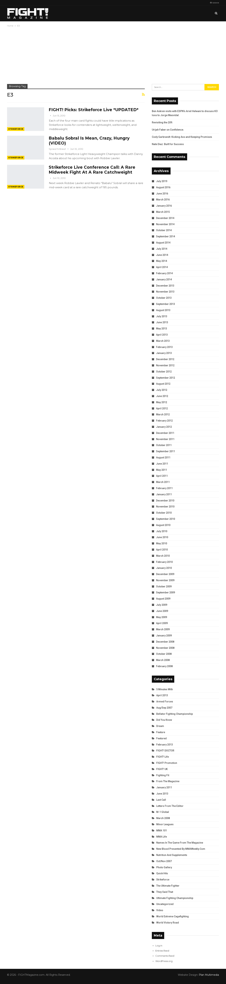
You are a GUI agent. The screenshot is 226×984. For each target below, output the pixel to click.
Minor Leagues (165, 824)
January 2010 (164, 568)
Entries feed (162, 950)
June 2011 (162, 463)
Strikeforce (15, 129)
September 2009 (165, 592)
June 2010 (162, 537)
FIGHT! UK (162, 769)
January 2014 (164, 279)
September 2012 (165, 377)
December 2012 (165, 359)
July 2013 (161, 316)
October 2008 (164, 653)
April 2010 (162, 549)
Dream (160, 726)
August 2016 (163, 187)
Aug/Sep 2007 (164, 707)
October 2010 (164, 512)
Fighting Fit (162, 775)
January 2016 (164, 205)
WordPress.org (164, 961)
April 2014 (162, 267)
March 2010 (163, 555)
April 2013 (162, 334)
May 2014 (161, 261)
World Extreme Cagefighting (172, 916)
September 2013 (165, 304)
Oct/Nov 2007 (164, 861)
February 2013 (164, 347)
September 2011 (165, 451)
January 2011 (164, 494)
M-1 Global (162, 812)
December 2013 (165, 285)
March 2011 (163, 482)
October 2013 (164, 297)
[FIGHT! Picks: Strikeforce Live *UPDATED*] (25, 119)
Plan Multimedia (209, 974)
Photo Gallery (164, 867)
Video (159, 910)
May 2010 (161, 543)
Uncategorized (165, 904)
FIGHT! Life (162, 756)
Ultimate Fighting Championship (174, 898)
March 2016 (163, 199)
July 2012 (161, 390)
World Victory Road (167, 922)
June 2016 (162, 193)
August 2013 (163, 310)
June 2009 (162, 611)
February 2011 (164, 488)
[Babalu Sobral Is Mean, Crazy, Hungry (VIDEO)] (25, 147)
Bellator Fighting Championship (174, 713)
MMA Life (161, 836)
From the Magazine (167, 781)
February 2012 (164, 420)
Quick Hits (162, 873)
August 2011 (163, 457)
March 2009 (163, 629)
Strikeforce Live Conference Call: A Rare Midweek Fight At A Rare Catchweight (92, 170)
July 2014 (161, 248)
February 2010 (164, 562)
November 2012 (165, 365)
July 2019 (161, 181)
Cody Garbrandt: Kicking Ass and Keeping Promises (182, 137)
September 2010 (165, 518)
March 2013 (163, 340)
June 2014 (162, 255)
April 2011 (162, 475)
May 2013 (161, 328)
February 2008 (164, 666)
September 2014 (165, 236)
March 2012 (163, 414)
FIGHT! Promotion (166, 763)
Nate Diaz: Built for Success (168, 144)
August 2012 (163, 383)
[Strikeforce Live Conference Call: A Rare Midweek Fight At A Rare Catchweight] (25, 176)
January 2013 (164, 353)
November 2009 (165, 580)
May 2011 (161, 469)
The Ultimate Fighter (167, 885)
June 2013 (162, 322)
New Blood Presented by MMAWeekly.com (180, 848)
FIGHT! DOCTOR (165, 750)
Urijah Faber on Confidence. (168, 129)
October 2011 (164, 445)
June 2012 (162, 396)
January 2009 (164, 635)
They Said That (164, 891)
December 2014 (165, 218)
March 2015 (163, 211)
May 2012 (161, 402)
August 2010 (163, 525)
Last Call (161, 799)
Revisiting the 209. (162, 122)
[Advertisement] (113, 54)
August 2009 (163, 598)
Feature (160, 732)
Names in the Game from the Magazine (179, 842)
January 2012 (164, 426)
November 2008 (165, 647)
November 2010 (165, 506)
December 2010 (165, 500)
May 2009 (161, 617)
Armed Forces (164, 701)
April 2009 (162, 623)
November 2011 (165, 439)
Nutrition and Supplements (171, 855)
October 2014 (164, 230)
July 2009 (161, 604)
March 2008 (163, 660)
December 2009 (165, 574)
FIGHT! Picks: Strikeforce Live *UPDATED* (93, 109)
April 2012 (162, 408)
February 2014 (164, 273)
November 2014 (165, 224)
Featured (161, 738)
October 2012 (164, 371)
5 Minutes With (164, 689)
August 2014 (163, 242)
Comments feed (164, 955)
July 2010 (161, 531)
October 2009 (164, 586)
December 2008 (165, 641)
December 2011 (165, 433)
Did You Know (164, 719)
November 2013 (165, 291)
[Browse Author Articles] (51, 115)
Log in (158, 945)
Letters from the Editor (169, 806)
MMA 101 (161, 830)
